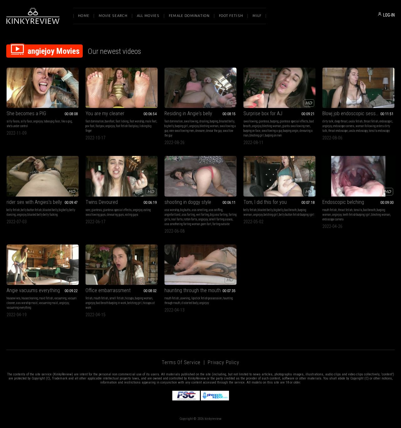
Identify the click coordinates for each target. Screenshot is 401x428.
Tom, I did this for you (265, 202)
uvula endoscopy (358, 130)
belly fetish (13, 210)
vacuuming (60, 298)
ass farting (188, 214)
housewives (13, 298)
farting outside (221, 224)
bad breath (290, 210)
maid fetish (46, 298)
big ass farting (218, 214)
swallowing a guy (272, 130)
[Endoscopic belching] (358, 176)
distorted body (189, 303)
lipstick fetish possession (206, 298)
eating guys (131, 214)
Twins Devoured (102, 202)
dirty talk (327, 121)
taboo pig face (52, 121)
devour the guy (213, 130)
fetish (89, 298)
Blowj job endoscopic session (352, 113)
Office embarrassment (108, 290)
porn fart (206, 224)
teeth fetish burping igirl (356, 214)
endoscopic (385, 121)
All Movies (148, 16)
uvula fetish (355, 121)
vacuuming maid (48, 303)
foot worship (137, 121)
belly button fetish (31, 210)
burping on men (273, 135)
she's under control (17, 126)
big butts (185, 210)
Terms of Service (181, 362)
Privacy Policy (223, 362)
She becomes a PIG (26, 113)
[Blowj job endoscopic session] (358, 88)
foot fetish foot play (127, 126)
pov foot (90, 126)
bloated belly (226, 121)
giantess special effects (294, 121)
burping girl (181, 126)
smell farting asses (220, 219)
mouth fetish (329, 210)
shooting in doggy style (187, 202)
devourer (200, 130)
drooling (204, 121)
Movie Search (113, 16)
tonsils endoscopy (379, 130)
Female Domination (189, 16)
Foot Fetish (231, 16)
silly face (26, 121)
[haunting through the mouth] (200, 265)
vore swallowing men (181, 130)
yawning (185, 298)
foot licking (122, 121)
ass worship (171, 210)
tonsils (358, 210)
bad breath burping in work (111, 303)
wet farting (202, 214)
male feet (150, 121)
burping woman (143, 298)
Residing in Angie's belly (188, 113)
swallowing (191, 121)
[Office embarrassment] (122, 265)
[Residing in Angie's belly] (200, 88)
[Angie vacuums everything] (43, 265)
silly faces (13, 121)
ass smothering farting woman (182, 224)
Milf (257, 16)
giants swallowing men (296, 126)
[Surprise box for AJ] (279, 88)
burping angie (290, 130)
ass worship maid (27, 303)
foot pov (100, 126)
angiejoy (38, 121)
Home (83, 16)
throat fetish (371, 121)
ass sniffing (215, 210)
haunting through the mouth (192, 290)
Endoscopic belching (343, 202)
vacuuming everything (19, 307)
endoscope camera (343, 126)
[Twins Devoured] (122, 176)
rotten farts (190, 219)
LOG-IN (389, 15)
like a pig (66, 121)
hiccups (129, 298)
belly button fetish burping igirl (296, 214)
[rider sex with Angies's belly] (43, 176)
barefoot (109, 121)
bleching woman (209, 126)
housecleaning (30, 298)
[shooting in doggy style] (200, 176)
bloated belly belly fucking (43, 214)
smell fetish (116, 298)
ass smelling (199, 210)
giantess (264, 121)
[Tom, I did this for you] (279, 176)
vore (88, 210)
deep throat (341, 121)
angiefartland (172, 214)
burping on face (251, 130)
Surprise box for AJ (262, 113)
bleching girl (257, 135)
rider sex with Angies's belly (34, 202)
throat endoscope (338, 130)
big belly (169, 126)
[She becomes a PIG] (43, 88)
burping (214, 121)
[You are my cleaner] (122, 88)
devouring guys (115, 214)
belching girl (271, 214)
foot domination (95, 121)
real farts (177, 219)
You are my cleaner (105, 113)
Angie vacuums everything (33, 290)
